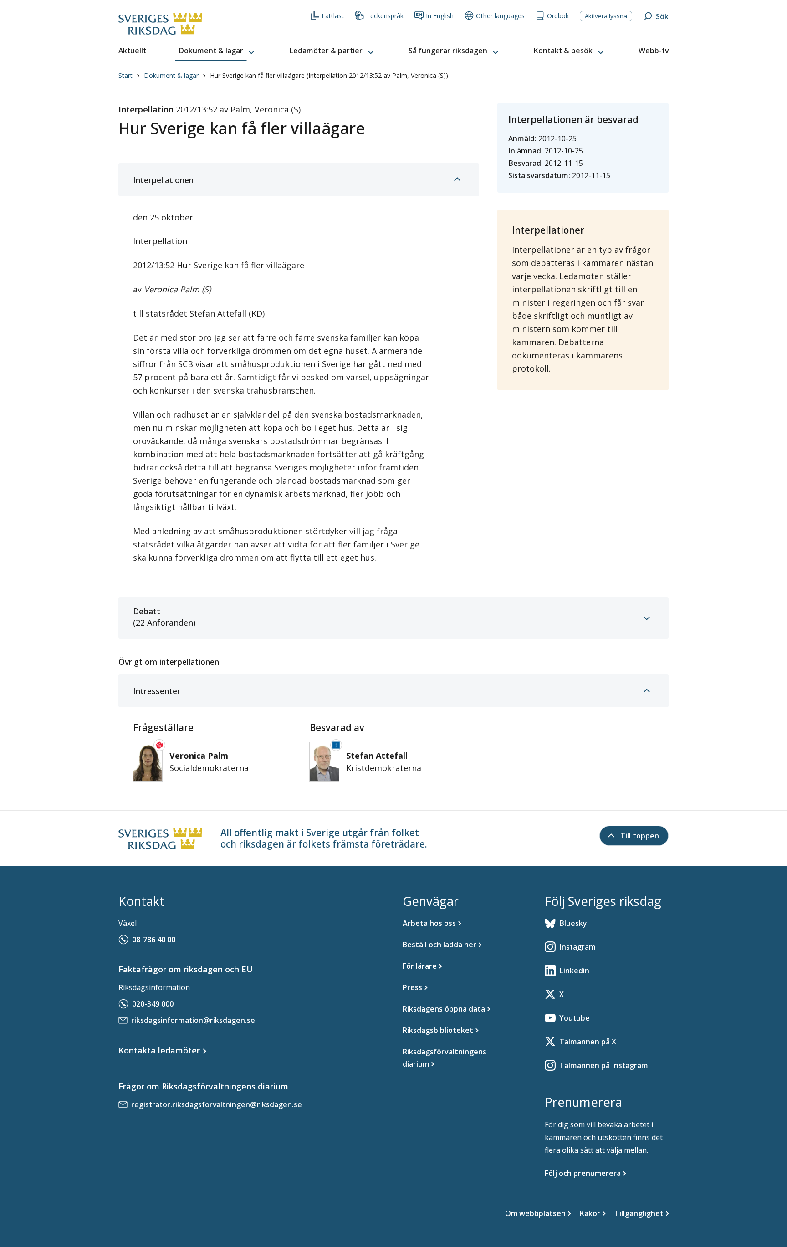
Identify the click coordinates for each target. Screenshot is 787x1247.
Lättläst (333, 15)
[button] (217, 51)
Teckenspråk (385, 15)
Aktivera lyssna (606, 16)
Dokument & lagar (171, 75)
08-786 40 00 (153, 940)
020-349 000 (153, 1004)
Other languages (500, 15)
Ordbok (558, 15)
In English (440, 15)
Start (125, 75)
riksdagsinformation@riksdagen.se (193, 1020)
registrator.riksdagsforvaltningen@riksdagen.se (216, 1104)
